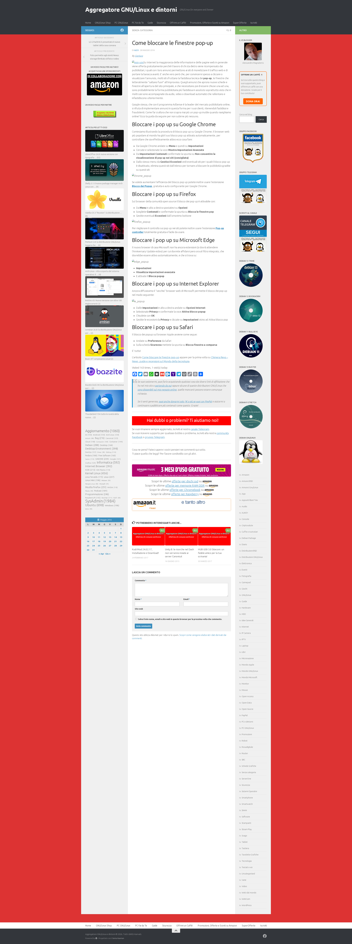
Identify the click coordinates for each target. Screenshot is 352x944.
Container (116, 442)
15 (121, 537)
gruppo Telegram (155, 437)
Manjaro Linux (91, 484)
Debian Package (249, 538)
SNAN (244, 810)
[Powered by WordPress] (96, 938)
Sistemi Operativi (249, 791)
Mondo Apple (248, 665)
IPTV (244, 639)
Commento (140, 580)
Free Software (107, 455)
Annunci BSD (247, 481)
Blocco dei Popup (142, 186)
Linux (109, 477)
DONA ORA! (253, 101)
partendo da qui (163, 385)
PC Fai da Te (138, 22)
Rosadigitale (247, 747)
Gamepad (246, 582)
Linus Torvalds (94, 477)
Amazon (245, 475)
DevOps (90, 452)
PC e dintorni (247, 721)
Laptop (245, 646)
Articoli (89, 438)
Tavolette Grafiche (250, 854)
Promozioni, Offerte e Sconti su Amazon (209, 22)
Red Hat (107, 498)
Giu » (107, 554)
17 (93, 541)
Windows (112, 505)
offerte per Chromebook (185, 489)
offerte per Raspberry (185, 494)
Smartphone (247, 797)
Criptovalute (247, 525)
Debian (92, 445)
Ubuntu (94, 505)
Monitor (245, 684)
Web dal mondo (249, 892)
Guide (150, 22)
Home (88, 22)
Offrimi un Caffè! (178, 22)
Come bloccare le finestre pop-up (160, 357)
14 (115, 537)
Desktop (106, 445)
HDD (244, 614)
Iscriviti (253, 22)
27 (110, 545)
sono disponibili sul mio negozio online (157, 389)
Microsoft (104, 484)
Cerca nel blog (245, 114)
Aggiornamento (102, 431)
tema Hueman (118, 938)
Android (99, 435)
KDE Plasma (103, 470)
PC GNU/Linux (121, 22)
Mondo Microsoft (249, 677)
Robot (245, 740)
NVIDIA (112, 487)
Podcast (100, 491)
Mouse (245, 690)
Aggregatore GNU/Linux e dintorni (131, 9)
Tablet (245, 842)
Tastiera (245, 848)
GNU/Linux (246, 595)
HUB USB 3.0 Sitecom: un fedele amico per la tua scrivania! (211, 553)
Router (245, 753)
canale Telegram (200, 429)
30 (88, 550)
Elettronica (247, 563)
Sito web (139, 609)
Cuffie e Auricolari (250, 532)
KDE (90, 469)
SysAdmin (100, 501)
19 (104, 541)
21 (115, 541)
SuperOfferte (240, 22)
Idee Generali (247, 620)
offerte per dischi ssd (185, 481)
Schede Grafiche (249, 766)
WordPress (247, 905)
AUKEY (245, 513)
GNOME (102, 459)
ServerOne (246, 778)
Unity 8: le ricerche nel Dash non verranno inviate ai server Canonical (179, 553)
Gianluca (139, 56)
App (244, 494)
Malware (106, 480)
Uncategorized (248, 873)
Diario (244, 544)
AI (88, 435)
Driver (101, 452)
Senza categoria (142, 30)
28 (115, 545)
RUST (116, 498)
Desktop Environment (101, 448)
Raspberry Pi (93, 498)
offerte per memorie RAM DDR (185, 485)
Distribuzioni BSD (249, 551)
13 (110, 537)
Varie (244, 880)
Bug (100, 438)
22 (121, 541)
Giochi (244, 589)
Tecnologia (247, 861)
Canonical (112, 438)
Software (246, 816)
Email (186, 599)
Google (115, 459)
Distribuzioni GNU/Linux (252, 557)
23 (88, 545)
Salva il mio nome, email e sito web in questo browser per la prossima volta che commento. (180, 619)
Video (244, 886)
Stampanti (246, 823)
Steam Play (247, 829)
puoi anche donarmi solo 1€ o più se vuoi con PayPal (185, 401)
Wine (88, 509)
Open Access (248, 696)
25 (99, 545)
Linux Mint (92, 480)
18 (99, 541)
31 (93, 550)
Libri (243, 652)
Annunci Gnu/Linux (250, 487)
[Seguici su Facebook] (122, 30)
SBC (243, 759)
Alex (136, 50)
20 (110, 541)
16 (88, 541)
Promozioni (247, 734)
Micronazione (248, 658)
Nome (138, 599)
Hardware (246, 608)
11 (99, 537)
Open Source (247, 709)
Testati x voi (247, 867)
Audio (244, 506)
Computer (102, 442)
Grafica (90, 463)
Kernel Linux (96, 473)
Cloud (90, 442)
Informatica (108, 462)
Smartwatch (247, 804)
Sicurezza (161, 22)
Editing (111, 452)
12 (104, 537)
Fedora (91, 455)
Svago (244, 835)
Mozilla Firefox (95, 487)
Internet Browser (98, 466)
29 (121, 545)
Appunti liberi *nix (250, 500)
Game (89, 459)
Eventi (244, 570)
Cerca (261, 119)
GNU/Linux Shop (103, 22)
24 (93, 545)
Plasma (89, 491)
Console (245, 519)
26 (104, 545)
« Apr (101, 554)
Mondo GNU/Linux (250, 671)
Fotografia (246, 576)
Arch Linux (112, 435)
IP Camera (246, 633)
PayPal (245, 715)
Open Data (247, 702)
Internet (245, 627)
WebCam (246, 899)
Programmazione (97, 494)
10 (93, 537)
